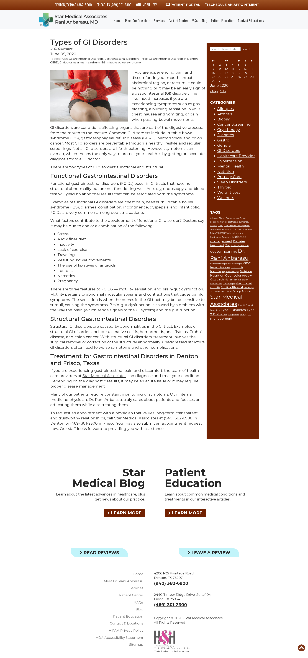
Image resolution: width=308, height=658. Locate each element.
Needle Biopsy (232, 271)
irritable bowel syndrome (124, 62)
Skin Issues (215, 291)
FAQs (195, 20)
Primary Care (229, 176)
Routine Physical (232, 287)
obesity (247, 275)
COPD (220, 226)
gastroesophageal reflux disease (111, 138)
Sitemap (136, 644)
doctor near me (223, 251)
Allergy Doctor (225, 218)
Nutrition (225, 171)
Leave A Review (210, 552)
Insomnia (237, 267)
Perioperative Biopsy (238, 280)
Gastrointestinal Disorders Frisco (126, 58)
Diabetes (225, 135)
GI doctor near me (72, 62)
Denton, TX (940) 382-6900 (73, 4)
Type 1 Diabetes (233, 310)
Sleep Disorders (232, 182)
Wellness (225, 197)
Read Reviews (100, 552)
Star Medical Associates (104, 375)
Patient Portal (185, 5)
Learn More (126, 512)
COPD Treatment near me (231, 233)
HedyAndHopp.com (178, 651)
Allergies (225, 108)
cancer (236, 218)
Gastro (223, 140)
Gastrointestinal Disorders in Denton (173, 58)
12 (239, 68)
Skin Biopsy (248, 288)
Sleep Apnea (242, 291)
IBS (103, 62)
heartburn (93, 62)
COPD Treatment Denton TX (223, 229)
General (224, 145)
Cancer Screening (234, 124)
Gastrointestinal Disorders (86, 58)
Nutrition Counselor (225, 275)
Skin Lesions (226, 291)
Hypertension (229, 161)
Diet (227, 245)
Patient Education (222, 20)
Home (117, 20)
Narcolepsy (217, 271)
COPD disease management (237, 226)
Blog (204, 20)
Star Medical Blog (108, 478)
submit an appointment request (172, 423)
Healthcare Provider (236, 156)
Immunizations (220, 267)
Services (159, 20)
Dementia (226, 237)
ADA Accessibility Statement (119, 638)
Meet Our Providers (137, 20)
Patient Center (178, 20)
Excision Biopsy (235, 264)
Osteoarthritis (219, 279)
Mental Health (230, 166)
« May (214, 91)
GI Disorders (63, 48)
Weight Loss (228, 192)
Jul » (223, 91)
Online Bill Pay (146, 4)
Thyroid (224, 187)
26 (239, 77)
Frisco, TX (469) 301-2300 (114, 4)
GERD (54, 62)
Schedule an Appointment (233, 5)
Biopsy (223, 119)
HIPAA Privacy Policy (126, 630)
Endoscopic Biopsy (218, 264)
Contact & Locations (251, 20)
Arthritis (224, 114)
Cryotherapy (228, 129)
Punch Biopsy (229, 284)
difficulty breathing (240, 245)
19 (239, 72)
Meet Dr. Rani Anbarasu (123, 581)
